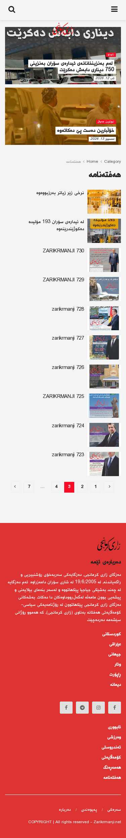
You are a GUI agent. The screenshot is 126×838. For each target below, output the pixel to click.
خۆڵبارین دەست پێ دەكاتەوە (85, 130)
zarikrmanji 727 (68, 338)
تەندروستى (111, 747)
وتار (118, 664)
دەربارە (65, 810)
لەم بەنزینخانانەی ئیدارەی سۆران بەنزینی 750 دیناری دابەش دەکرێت (72, 67)
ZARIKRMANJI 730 (63, 251)
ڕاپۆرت (115, 674)
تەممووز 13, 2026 (102, 139)
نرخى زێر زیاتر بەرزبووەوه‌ (60, 193)
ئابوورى (114, 727)
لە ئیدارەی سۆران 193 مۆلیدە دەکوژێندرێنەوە (56, 225)
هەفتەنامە (73, 162)
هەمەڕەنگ (112, 767)
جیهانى (114, 654)
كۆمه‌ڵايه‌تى (111, 757)
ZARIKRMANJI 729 (63, 280)
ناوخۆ (111, 55)
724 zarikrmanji (68, 426)
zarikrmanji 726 (68, 368)
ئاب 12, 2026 (104, 78)
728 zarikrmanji (68, 309)
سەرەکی (114, 810)
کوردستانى (111, 634)
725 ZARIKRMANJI (63, 397)
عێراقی (115, 644)
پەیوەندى (89, 810)
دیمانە (115, 684)
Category (112, 162)
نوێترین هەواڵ (106, 122)
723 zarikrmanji (68, 455)
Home (92, 162)
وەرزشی (114, 737)
